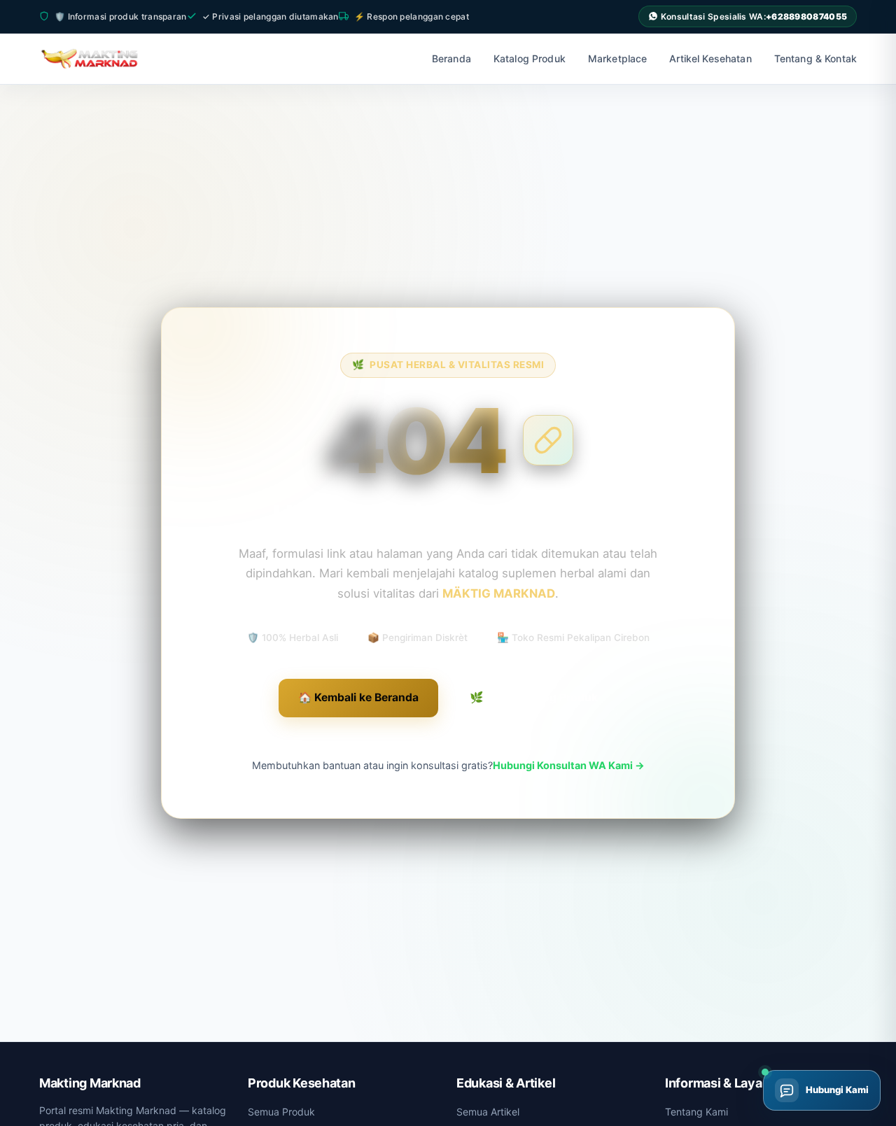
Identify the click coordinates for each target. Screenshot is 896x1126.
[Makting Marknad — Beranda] (98, 59)
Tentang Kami (696, 1112)
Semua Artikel (487, 1112)
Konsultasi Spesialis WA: (754, 16)
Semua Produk (281, 1112)
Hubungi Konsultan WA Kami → (569, 765)
